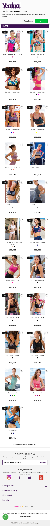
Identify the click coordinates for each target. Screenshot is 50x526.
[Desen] (37, 57)
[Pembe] (12, 57)
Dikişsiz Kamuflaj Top (12, 167)
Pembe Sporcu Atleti (12, 280)
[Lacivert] (37, 245)
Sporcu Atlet (12, 393)
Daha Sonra (28, 21)
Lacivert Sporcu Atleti (37, 242)
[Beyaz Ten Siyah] (12, 246)
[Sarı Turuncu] (37, 132)
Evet (41, 21)
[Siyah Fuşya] (37, 94)
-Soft (13, 523)
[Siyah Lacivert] (12, 433)
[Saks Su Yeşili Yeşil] (12, 395)
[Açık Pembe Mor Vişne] (37, 395)
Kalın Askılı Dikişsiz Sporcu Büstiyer (12, 243)
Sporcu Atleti (12, 430)
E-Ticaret (18, 523)
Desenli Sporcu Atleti (37, 54)
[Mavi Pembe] (12, 132)
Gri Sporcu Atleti (38, 167)
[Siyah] (37, 282)
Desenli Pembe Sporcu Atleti (12, 54)
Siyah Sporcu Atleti (37, 280)
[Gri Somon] (12, 170)
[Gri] (12, 207)
